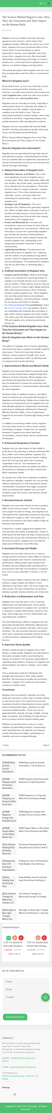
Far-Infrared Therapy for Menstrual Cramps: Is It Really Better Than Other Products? (32, 895)
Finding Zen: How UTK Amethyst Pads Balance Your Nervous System (33, 862)
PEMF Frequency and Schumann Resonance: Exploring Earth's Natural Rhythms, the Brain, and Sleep (34, 781)
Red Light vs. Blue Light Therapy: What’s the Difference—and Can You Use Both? (34, 912)
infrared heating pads (17, 308)
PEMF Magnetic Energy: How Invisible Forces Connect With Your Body (32, 813)
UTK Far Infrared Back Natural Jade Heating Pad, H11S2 (37, 944)
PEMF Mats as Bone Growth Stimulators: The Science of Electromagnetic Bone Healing (33, 764)
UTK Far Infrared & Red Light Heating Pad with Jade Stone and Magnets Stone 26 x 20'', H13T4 (14, 944)
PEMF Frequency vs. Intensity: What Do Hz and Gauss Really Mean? (32, 797)
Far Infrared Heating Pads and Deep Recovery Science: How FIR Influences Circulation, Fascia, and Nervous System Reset (34, 846)
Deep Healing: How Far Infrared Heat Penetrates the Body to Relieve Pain (33, 879)
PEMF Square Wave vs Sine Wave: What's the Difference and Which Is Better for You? (34, 830)
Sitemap (6, 1087)
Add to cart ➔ (14, 954)
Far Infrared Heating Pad (17, 305)
